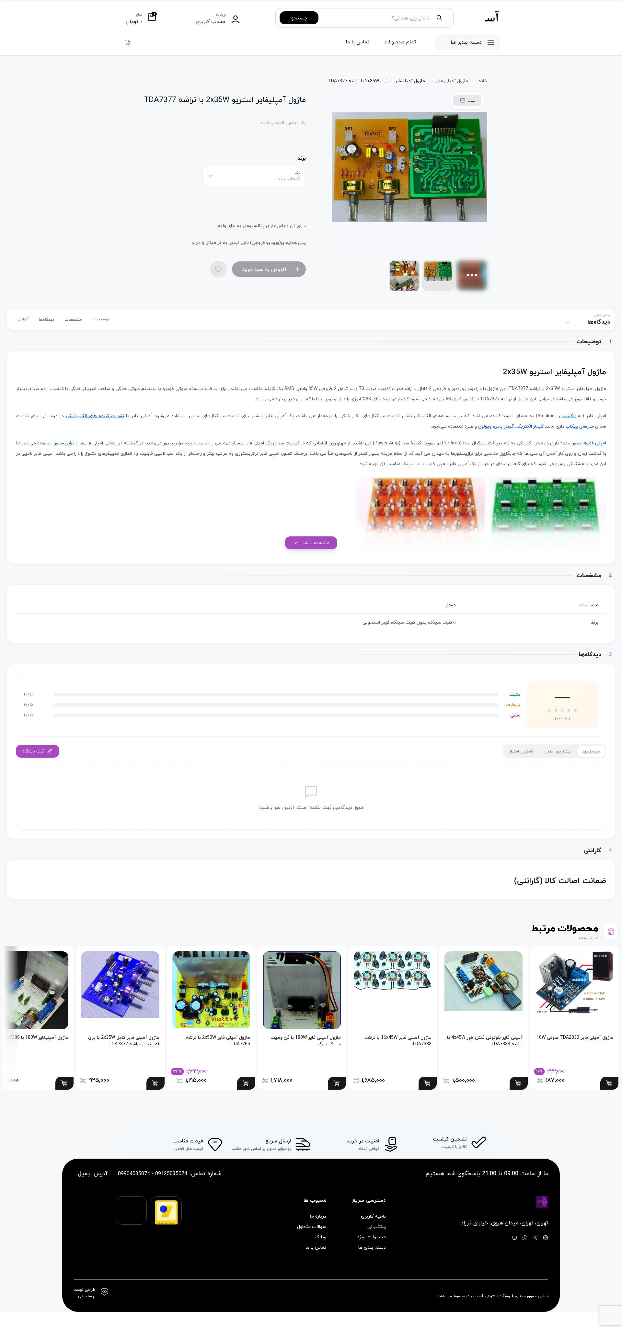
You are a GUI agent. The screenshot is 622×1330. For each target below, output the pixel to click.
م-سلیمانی (86, 1296)
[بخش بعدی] (568, 323)
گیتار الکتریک (529, 426)
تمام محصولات (400, 41)
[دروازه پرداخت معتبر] (166, 1216)
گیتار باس (504, 426)
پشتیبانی (376, 1226)
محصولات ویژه (371, 1237)
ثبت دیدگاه (33, 751)
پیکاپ (572, 426)
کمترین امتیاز (521, 751)
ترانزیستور (64, 443)
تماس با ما (357, 41)
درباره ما (318, 1216)
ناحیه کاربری (373, 1216)
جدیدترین (591, 751)
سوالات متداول (311, 1226)
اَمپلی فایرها (594, 443)
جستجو (299, 17)
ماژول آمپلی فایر (451, 81)
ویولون (484, 426)
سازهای (586, 426)
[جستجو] (439, 18)
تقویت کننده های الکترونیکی (95, 416)
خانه (482, 81)
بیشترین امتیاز (558, 751)
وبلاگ (320, 1237)
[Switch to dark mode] (127, 42)
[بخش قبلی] (568, 316)
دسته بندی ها (466, 42)
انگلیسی (567, 416)
